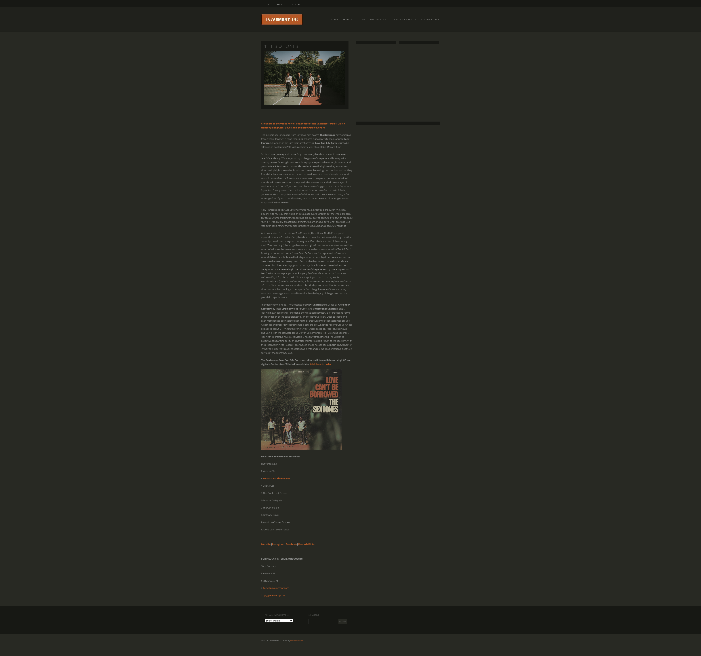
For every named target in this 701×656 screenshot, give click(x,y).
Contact (297, 4)
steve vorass (296, 640)
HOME (267, 4)
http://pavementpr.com (274, 595)
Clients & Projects (403, 19)
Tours (361, 19)
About (281, 4)
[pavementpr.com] (282, 24)
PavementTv (378, 19)
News (334, 19)
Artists (347, 19)
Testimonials (430, 19)
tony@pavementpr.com (276, 588)
